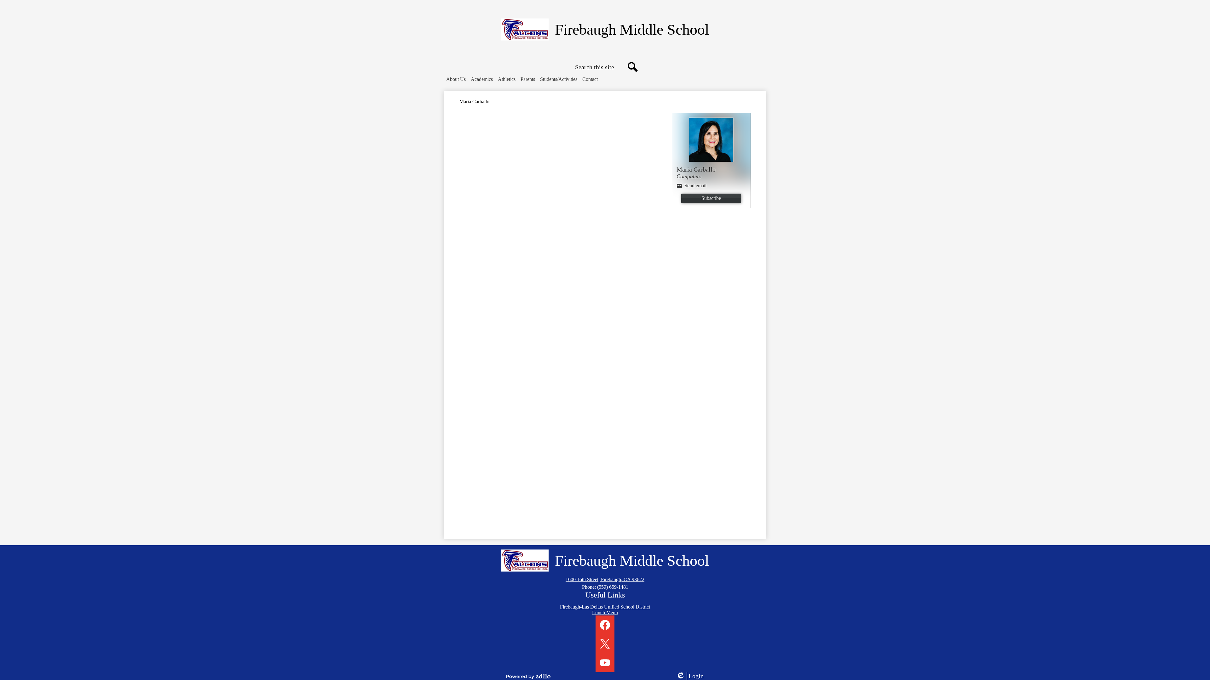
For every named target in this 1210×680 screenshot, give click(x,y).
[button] (456, 79)
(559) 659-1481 (612, 587)
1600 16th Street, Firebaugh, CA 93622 (605, 579)
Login (692, 676)
